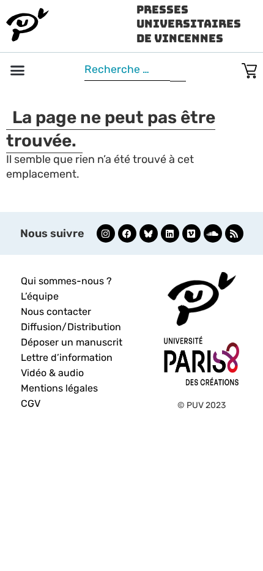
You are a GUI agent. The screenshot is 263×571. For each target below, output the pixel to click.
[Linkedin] (170, 233)
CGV (30, 403)
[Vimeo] (191, 233)
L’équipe (40, 296)
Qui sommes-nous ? (66, 281)
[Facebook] (127, 233)
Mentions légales (59, 388)
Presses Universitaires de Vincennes (188, 23)
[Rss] (234, 233)
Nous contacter (56, 311)
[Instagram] (106, 233)
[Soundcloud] (213, 233)
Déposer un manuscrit (71, 342)
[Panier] (249, 68)
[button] (17, 70)
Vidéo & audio (52, 373)
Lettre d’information (67, 357)
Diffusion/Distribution (71, 327)
